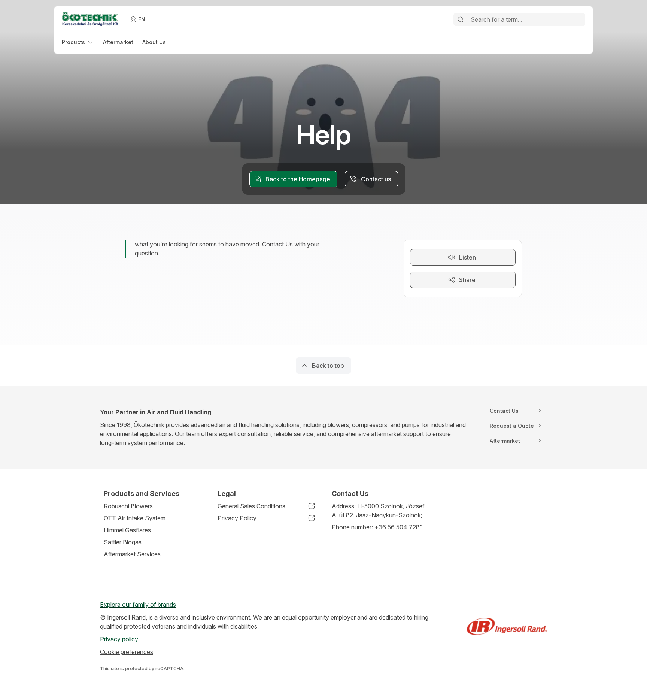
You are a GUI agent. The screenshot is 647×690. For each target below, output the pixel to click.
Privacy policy (119, 639)
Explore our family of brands (138, 604)
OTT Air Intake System (134, 518)
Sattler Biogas (123, 542)
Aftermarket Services (132, 554)
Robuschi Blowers (128, 506)
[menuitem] (78, 42)
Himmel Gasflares (127, 530)
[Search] (460, 19)
